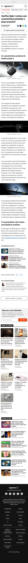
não (21, 274)
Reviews (20, 515)
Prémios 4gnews (20, 542)
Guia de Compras (7, 525)
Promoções (20, 521)
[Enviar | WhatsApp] (23, 26)
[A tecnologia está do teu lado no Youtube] (14, 494)
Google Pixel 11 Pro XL (17, 9)
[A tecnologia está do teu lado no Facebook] (6, 494)
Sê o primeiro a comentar (14, 298)
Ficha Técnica (7, 542)
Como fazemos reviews (7, 546)
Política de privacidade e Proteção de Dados (7, 531)
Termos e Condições (20, 529)
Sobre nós (7, 536)
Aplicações (7, 512)
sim (17, 274)
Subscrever (23, 320)
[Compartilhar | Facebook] (18, 26)
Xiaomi (7, 518)
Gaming (20, 525)
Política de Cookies (20, 532)
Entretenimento (20, 512)
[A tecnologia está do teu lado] (9, 6)
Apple (7, 515)
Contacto (20, 536)
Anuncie (20, 539)
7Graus (17, 552)
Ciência (20, 508)
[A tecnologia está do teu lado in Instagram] (10, 494)
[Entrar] (25, 6)
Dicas (20, 518)
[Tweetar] (20, 26)
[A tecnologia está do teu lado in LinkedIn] (22, 494)
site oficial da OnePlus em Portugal (13, 238)
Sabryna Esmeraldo (5, 25)
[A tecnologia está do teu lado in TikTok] (18, 494)
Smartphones (7, 508)
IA (7, 521)
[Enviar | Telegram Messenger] (26, 26)
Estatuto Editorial (7, 539)
